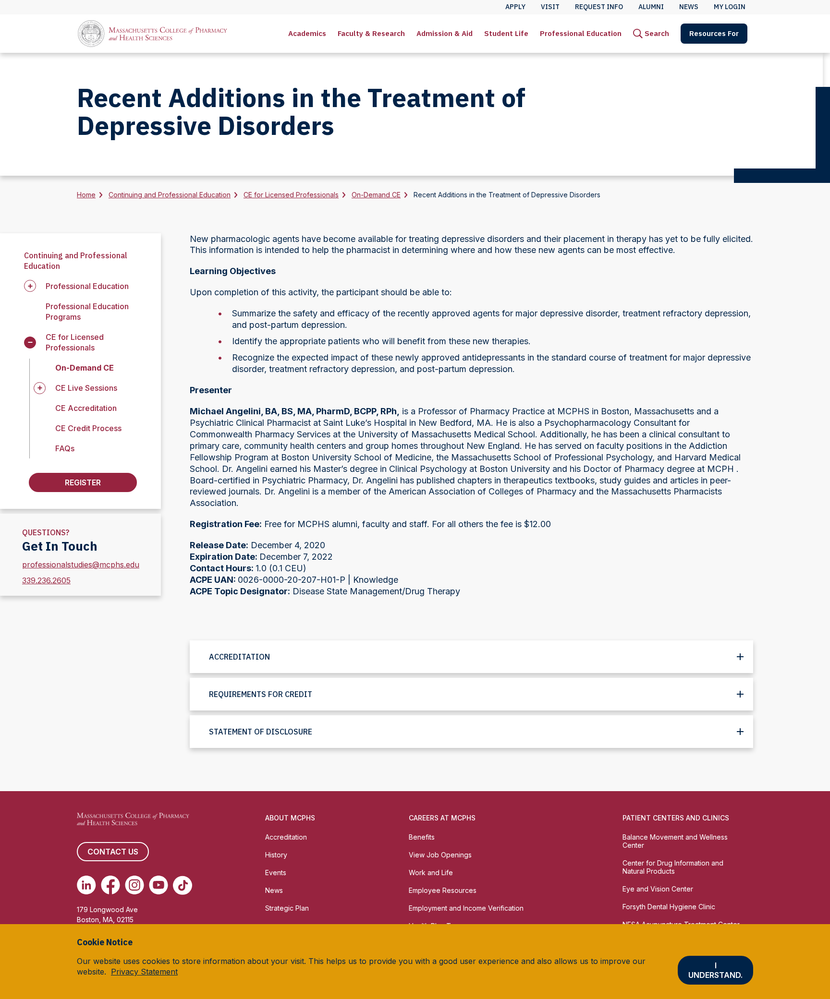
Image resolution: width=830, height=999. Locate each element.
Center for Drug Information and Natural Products (672, 867)
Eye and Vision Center (657, 889)
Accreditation (286, 837)
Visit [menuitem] (550, 6)
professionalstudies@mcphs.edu (80, 564)
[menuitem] (307, 33)
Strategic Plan (287, 908)
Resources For (714, 33)
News (274, 890)
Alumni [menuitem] (651, 6)
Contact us (112, 851)
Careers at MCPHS (442, 818)
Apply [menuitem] (515, 6)
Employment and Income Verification (466, 908)
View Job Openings (440, 855)
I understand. (715, 970)
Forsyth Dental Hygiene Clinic (668, 907)
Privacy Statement (144, 971)
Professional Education (581, 33)
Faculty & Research (371, 33)
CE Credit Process (88, 428)
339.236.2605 (46, 580)
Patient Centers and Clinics (675, 818)
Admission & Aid (444, 33)
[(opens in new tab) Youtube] (158, 885)
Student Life (506, 33)
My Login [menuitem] (729, 6)
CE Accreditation (86, 408)
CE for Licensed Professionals (291, 195)
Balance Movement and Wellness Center (675, 841)
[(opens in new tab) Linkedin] (86, 885)
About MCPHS (290, 818)
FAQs (64, 448)
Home (86, 195)
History (276, 855)
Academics (307, 33)
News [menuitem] (688, 6)
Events (275, 872)
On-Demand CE (376, 195)
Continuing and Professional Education (170, 195)
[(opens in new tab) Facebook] (110, 885)
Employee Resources (442, 890)
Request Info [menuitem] (599, 6)
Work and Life (431, 872)
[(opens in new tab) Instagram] (134, 885)
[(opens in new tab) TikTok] (182, 885)
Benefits (422, 837)
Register (83, 482)
